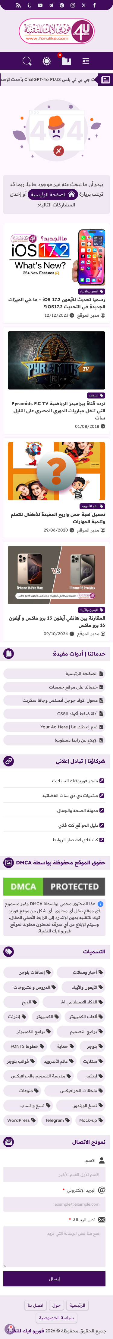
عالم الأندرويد (89, 506)
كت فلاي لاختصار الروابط (75, 840)
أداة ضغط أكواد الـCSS (77, 713)
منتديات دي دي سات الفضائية (70, 795)
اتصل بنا (35, 1305)
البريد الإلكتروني (79, 1190)
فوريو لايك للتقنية (25, 1331)
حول (56, 1305)
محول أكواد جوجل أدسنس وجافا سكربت (60, 700)
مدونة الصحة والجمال (77, 810)
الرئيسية (77, 1305)
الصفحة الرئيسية (49, 194)
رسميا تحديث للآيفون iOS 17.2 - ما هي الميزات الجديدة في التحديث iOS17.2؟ (56, 303)
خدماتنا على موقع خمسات (73, 687)
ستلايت (93, 395)
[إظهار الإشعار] (10, 1329)
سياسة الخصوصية (56, 1317)
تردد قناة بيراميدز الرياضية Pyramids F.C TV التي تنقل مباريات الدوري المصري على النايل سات (58, 411)
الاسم (91, 1160)
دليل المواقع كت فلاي (78, 825)
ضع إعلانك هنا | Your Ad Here (69, 727)
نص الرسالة (82, 1219)
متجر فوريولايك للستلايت (75, 781)
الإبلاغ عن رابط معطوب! (76, 740)
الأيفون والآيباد (89, 291)
